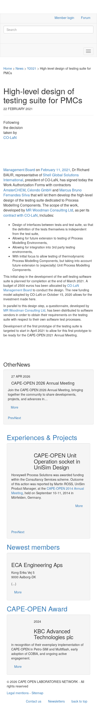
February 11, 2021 (55, 169)
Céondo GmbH (39, 190)
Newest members (33, 547)
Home (7, 68)
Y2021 (31, 68)
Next (17, 418)
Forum (85, 17)
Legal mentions (18, 693)
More (14, 407)
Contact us (33, 701)
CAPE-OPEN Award (37, 608)
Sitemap (37, 693)
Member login (64, 17)
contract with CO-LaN (20, 215)
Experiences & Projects (42, 437)
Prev (11, 418)
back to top (79, 701)
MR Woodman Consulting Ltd (49, 210)
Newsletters (56, 701)
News (19, 68)
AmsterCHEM (14, 190)
